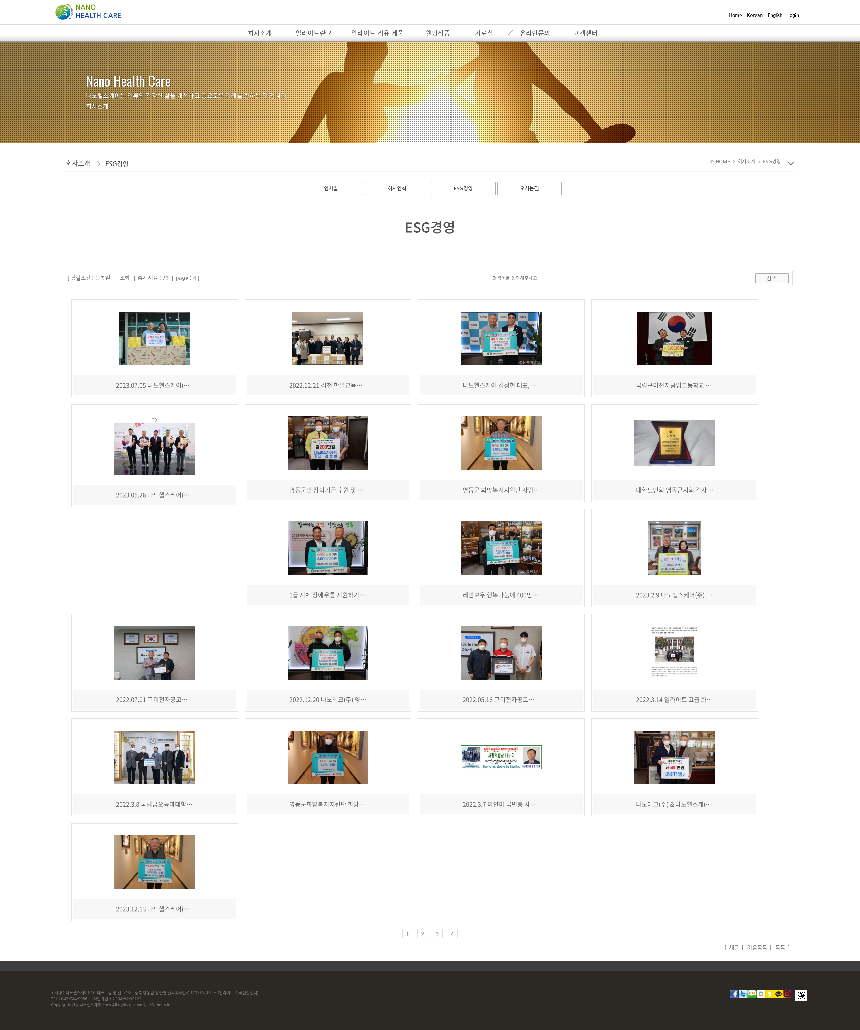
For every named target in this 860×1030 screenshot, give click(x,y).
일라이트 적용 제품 (377, 32)
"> (154, 419)
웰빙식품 (438, 32)
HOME (723, 161)
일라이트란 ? (314, 32)
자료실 (484, 32)
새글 (733, 947)
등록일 (102, 278)
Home (735, 15)
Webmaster (161, 1004)
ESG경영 (463, 188)
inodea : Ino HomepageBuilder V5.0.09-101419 (730, 965)
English (775, 15)
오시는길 (529, 188)
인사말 (331, 188)
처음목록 (756, 947)
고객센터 (585, 32)
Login (793, 15)
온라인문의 (535, 32)
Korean (755, 15)
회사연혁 (397, 188)
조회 (125, 278)
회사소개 (260, 32)
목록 (779, 947)
